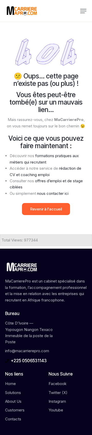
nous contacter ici (52, 193)
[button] (83, 11)
